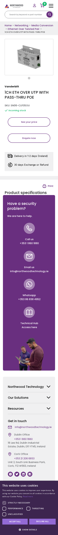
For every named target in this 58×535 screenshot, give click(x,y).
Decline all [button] (42, 521)
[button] (29, 529)
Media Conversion (42, 25)
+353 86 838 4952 (29, 299)
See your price (29, 122)
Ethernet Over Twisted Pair (23, 29)
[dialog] (29, 508)
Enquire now (29, 138)
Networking (21, 25)
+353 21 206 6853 (24, 458)
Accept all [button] (15, 521)
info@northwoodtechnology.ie (29, 271)
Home (8, 25)
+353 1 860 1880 (29, 243)
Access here (29, 327)
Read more (28, 496)
